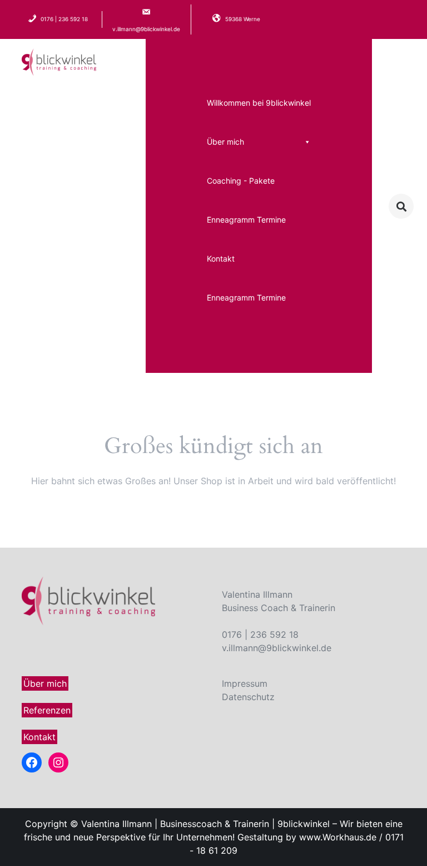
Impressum (244, 683)
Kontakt (221, 258)
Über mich (225, 141)
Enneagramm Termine (246, 219)
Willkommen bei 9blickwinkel (259, 102)
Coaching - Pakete (241, 180)
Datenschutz (248, 696)
